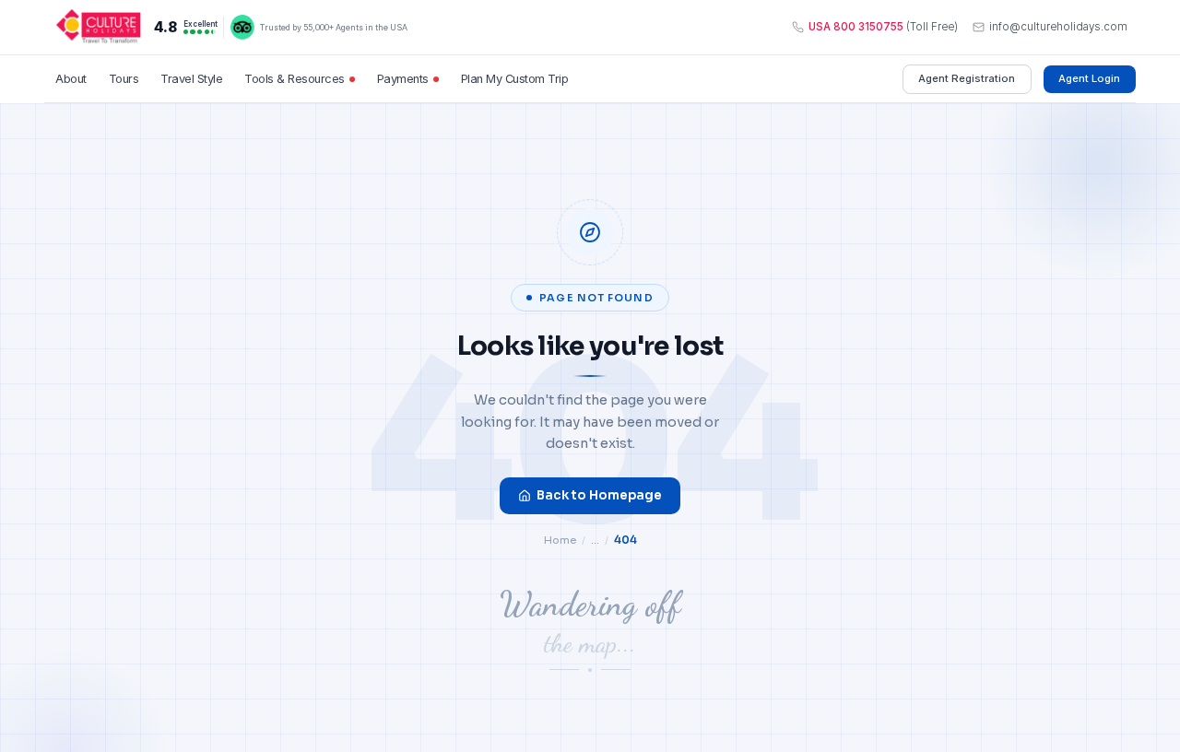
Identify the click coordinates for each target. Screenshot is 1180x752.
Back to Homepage (599, 495)
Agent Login (1089, 78)
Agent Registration (966, 78)
